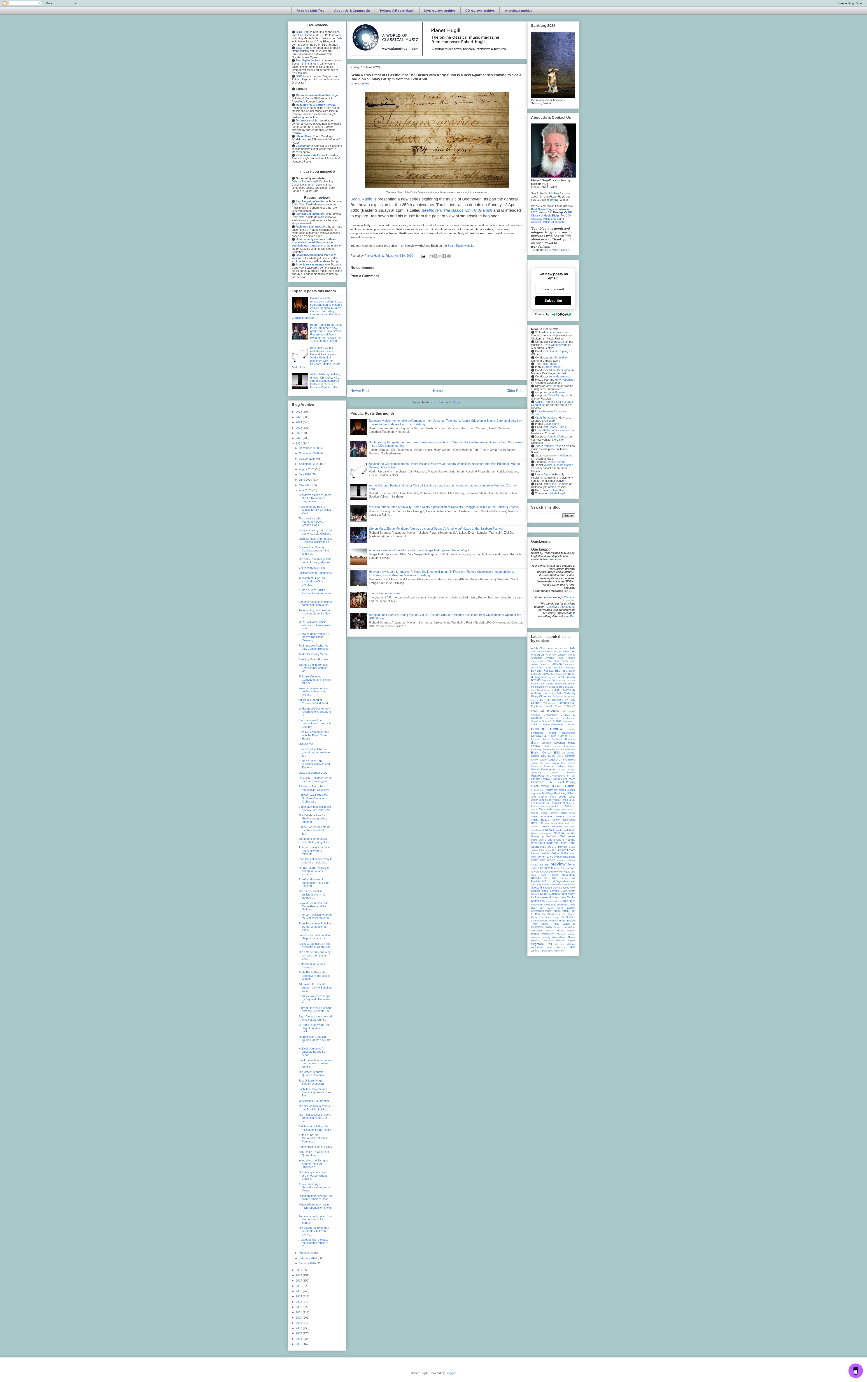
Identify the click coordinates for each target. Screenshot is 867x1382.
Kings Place (568, 793)
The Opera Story (548, 917)
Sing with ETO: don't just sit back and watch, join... (314, 780)
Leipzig (542, 799)
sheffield (535, 890)
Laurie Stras (542, 474)
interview (551, 789)
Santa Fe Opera (560, 884)
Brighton (545, 680)
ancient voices (566, 654)
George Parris (557, 427)
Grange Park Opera (563, 779)
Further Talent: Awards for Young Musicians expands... (314, 871)
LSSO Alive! (305, 743)
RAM (540, 868)
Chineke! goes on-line (312, 567)
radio (533, 868)
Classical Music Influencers (547, 221)
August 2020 (307, 469)
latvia (533, 797)
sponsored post (554, 901)
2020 (299, 443)
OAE (563, 836)
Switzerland (537, 911)
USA (564, 927)
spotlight (569, 901)
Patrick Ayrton (556, 461)
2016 (299, 1286)
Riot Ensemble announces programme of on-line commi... (314, 1063)
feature (543, 759)
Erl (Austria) (568, 752)
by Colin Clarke (561, 693)
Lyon (572, 806)
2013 (299, 1301)
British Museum (567, 680)
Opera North (567, 843)
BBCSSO (536, 673)
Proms (571, 864)
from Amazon (552, 559)
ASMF (561, 657)
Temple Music (560, 910)
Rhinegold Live (567, 871)
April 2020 (305, 490)
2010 (299, 1317)
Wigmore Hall (541, 944)
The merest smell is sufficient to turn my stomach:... (311, 894)
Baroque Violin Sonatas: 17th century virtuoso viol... (313, 668)
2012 (299, 1307)
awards (534, 661)
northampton (545, 833)
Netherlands (568, 819)
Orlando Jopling (558, 351)
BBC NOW (568, 670)
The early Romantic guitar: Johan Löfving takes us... (315, 561)
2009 (299, 1322)
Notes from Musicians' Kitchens (311, 966)
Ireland (562, 790)
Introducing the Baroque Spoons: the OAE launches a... (313, 1164)
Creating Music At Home (313, 659)
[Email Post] (423, 255)
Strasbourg (549, 904)
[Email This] (431, 256)
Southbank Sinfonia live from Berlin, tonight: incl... (315, 840)
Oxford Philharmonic (563, 853)
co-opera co (568, 721)
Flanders (536, 766)
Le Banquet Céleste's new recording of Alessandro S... (314, 712)
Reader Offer (558, 868)
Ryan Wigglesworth (555, 345)
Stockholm (537, 904)
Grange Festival (540, 779)
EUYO (560, 756)
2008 (299, 1328)
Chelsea (535, 714)
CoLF (534, 724)
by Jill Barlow (555, 696)
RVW (572, 878)
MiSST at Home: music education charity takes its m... (314, 625)
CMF (558, 721)
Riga (533, 875)
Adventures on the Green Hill (556, 651)
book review (566, 677)
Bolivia (552, 677)
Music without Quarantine (314, 1101)
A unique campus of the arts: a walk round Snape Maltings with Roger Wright (419, 550)
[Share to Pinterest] (448, 256)
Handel (570, 786)
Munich (571, 809)
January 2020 (308, 1263)
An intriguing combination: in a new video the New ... (314, 614)
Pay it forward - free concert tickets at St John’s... (315, 1018)
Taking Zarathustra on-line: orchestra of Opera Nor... (315, 945)
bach (542, 661)
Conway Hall (539, 736)
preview (558, 864)
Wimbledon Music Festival (548, 947)
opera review (557, 846)
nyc (543, 836)
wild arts (559, 944)
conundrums (568, 732)
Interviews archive (518, 10)
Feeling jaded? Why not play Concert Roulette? (314, 647)
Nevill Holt (537, 822)
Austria (571, 657)
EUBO (551, 755)
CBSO (567, 706)
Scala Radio (361, 199)
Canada (549, 706)
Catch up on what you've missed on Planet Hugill (314, 1128)
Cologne (544, 724)
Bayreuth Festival (542, 670)
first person (568, 763)
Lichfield (540, 803)
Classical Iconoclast (569, 599)
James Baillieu (553, 367)
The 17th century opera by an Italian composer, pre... (314, 955)
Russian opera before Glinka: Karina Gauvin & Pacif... (314, 510)
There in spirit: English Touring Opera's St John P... (314, 1040)
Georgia (571, 769)
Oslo (554, 850)
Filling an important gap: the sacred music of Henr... (315, 1197)
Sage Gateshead (565, 881)
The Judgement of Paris (384, 593)
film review (552, 763)
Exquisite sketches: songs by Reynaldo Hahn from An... (314, 999)
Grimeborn (537, 782)
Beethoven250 (559, 674)
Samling (546, 884)
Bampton (544, 664)
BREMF (536, 680)
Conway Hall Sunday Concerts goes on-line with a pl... (313, 551)
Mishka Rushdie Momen (558, 465)
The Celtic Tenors (546, 363)
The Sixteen (567, 917)
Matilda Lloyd (556, 493)
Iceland (535, 790)
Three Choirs (540, 923)
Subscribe (553, 300)
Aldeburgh (537, 654)
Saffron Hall (548, 881)
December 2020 (309, 448)
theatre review (566, 920)
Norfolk (549, 830)
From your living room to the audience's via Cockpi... (315, 532)
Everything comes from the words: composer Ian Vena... (314, 927)
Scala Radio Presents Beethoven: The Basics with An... (314, 976)
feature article (557, 759)
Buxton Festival (561, 689)
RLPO (543, 874)
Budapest (570, 687)
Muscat (563, 813)
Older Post (514, 391)
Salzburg (536, 884)
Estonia (535, 755)
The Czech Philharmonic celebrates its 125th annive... (313, 1231)
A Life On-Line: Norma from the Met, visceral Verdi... (315, 916)
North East (561, 830)
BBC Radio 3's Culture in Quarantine (313, 1153)
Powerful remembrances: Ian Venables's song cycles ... (313, 691)
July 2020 (305, 474)
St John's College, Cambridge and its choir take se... (314, 680)
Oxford (562, 850)
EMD (567, 749)
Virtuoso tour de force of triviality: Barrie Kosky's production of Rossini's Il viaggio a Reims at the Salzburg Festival (444, 507)
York (550, 950)
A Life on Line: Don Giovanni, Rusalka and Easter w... (314, 764)
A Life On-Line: (559, 648)
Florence (548, 766)
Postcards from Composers (315, 573)
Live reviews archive (440, 10)
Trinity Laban (561, 923)
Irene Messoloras (559, 376)
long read (550, 806)
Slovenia (554, 890)
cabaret (552, 703)
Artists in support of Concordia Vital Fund (313, 701)
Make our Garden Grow (312, 772)
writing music (539, 950)
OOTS (542, 839)
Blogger (450, 1373)
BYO (544, 703)
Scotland (536, 887)
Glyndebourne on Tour (562, 775)
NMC (572, 826)
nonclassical (537, 830)
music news (565, 816)
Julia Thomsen (557, 392)
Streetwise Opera (566, 904)
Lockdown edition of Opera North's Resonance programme (314, 498)
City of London (565, 718)
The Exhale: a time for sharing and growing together (312, 819)
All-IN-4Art (551, 655)
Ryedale (535, 881)
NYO (548, 836)
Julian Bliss (557, 490)
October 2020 (307, 458)
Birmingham (538, 677)
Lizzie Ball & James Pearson (552, 430)
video (560, 930)
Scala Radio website (461, 245)
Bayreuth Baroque (564, 667)
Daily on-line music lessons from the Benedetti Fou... (315, 1009)
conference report (543, 732)
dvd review (552, 746)
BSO (561, 686)
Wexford (535, 940)
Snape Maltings (550, 894)
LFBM (572, 799)
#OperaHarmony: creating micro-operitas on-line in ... (315, 1208)
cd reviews (568, 711)
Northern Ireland (564, 833)
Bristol (555, 680)
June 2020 (306, 479)
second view (568, 887)
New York (563, 823)
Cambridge (537, 706)
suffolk (560, 908)
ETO (543, 755)
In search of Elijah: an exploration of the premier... (311, 581)
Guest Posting (566, 782)
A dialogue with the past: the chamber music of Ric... (313, 1243)
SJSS (545, 890)
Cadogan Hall (566, 703)
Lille (548, 803)
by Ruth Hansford (551, 699)
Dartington (557, 739)
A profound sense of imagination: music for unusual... (313, 883)
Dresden (546, 742)
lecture (553, 797)
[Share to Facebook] (444, 256)
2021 (299, 438)
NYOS (555, 836)
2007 (299, 1333)
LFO (533, 803)
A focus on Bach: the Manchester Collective (313, 788)
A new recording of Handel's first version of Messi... (314, 1187)
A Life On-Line (540, 648)
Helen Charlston (565, 379)
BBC (558, 670)
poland (560, 860)
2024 (299, 422)
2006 (299, 1338)
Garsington (548, 769)
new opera (551, 823)
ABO (533, 651)
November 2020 (309, 453)
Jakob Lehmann (559, 484)
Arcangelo (536, 657)
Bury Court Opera (540, 690)
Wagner (571, 930)
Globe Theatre (563, 772)
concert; (571, 729)
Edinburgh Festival (541, 749)
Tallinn (548, 911)
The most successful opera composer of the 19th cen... (314, 1118)
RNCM (554, 874)
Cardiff (558, 706)
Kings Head (553, 793)
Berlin (571, 673)
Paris (534, 856)
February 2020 (308, 1258)
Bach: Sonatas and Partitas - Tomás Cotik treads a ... (315, 540)
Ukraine (557, 927)
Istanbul (571, 790)
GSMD (550, 782)
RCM (547, 868)
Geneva (561, 769)
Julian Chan (551, 424)
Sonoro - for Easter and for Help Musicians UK (314, 937)
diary (534, 742)
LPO (559, 806)
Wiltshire (571, 944)
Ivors (538, 793)
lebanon (543, 797)
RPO (546, 878)
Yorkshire (558, 950)
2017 (299, 1280)
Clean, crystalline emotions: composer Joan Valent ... (315, 603)
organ (548, 850)
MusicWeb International (560, 606)
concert (571, 724)
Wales (535, 933)
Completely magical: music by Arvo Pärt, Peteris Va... (315, 808)
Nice (566, 826)
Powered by (542, 314)
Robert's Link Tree (310, 10)
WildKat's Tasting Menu (312, 654)
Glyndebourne (540, 775)
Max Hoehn (552, 386)
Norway (535, 836)
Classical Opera (540, 721)
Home (438, 391)
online (534, 839)
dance (546, 739)
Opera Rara (538, 846)
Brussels (554, 686)
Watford (561, 934)
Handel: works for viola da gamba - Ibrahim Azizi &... (314, 830)
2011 (299, 1312)
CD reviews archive (480, 10)
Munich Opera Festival (544, 813)
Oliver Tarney (556, 395)
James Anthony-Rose (548, 446)
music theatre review (545, 819)
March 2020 (306, 1252)
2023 (299, 427)
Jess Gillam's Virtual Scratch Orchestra (311, 1082)
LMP (564, 803)
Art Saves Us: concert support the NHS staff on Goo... (315, 987)
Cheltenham (550, 714)
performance (545, 856)
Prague (535, 864)
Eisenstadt (558, 749)
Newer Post (359, 391)
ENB (573, 749)
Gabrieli (535, 769)
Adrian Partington (559, 370)
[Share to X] (440, 256)
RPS (554, 878)
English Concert (541, 752)
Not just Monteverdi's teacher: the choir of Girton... (312, 1052)
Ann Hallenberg (563, 455)
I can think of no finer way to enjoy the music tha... (315, 861)
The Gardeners (551, 914)
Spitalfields (538, 901)
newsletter (556, 826)
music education (542, 816)
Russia (563, 878)
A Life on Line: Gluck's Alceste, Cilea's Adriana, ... (314, 593)
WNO (572, 947)
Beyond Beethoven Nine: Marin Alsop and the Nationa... (313, 906)
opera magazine (548, 843)
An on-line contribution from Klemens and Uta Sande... (315, 1219)
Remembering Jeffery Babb (315, 1146)
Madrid (534, 809)
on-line (365, 83)
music (572, 813)
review (554, 871)
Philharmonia (561, 856)
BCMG (546, 673)
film (541, 763)
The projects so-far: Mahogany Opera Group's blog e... (310, 522)
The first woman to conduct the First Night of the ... (314, 1108)
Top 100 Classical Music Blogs (551, 217)
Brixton (544, 686)
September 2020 (309, 463)
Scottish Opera (551, 887)
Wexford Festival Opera (559, 940)
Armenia (549, 657)
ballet (549, 661)
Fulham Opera (566, 766)
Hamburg (557, 786)
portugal (571, 860)
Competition (557, 724)
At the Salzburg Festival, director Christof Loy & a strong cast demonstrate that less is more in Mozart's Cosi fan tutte (325, 381)
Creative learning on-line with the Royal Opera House (313, 735)
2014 (299, 1296)
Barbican (556, 664)
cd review (549, 710)
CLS (552, 721)
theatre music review (543, 920)
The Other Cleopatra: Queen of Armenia (311, 1073)
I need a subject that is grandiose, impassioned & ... (314, 752)
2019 (299, 1270)
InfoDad (570, 616)
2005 (299, 1344)
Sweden (570, 907)
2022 (299, 433)
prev (547, 864)
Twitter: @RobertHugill (397, 10)
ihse (542, 790)
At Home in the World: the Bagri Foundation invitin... (314, 1028)
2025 (299, 417)
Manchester (546, 809)
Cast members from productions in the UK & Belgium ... (314, 723)
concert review (547, 728)
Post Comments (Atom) (446, 402)
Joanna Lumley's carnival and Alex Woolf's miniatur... (314, 851)
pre (541, 864)
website (571, 934)
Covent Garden (558, 736)
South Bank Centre (563, 897)
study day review (542, 908)
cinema (549, 718)
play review (547, 860)
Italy (533, 793)
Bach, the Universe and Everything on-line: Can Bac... (314, 1092)
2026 (299, 411)
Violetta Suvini (554, 332)
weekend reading (540, 937)
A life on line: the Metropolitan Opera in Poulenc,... (313, 1138)
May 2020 (305, 485)
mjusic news (560, 809)
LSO (566, 806)
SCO (572, 884)
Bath (548, 667)
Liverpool (556, 803)
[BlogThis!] (435, 256)
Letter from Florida (557, 799)
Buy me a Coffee (559, 249)
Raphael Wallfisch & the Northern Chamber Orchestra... (313, 798)
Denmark (570, 739)
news (545, 826)
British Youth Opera (542, 683)
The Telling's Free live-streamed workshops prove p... (312, 1175)
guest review (540, 786)
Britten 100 (561, 683)
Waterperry (547, 934)
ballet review (561, 661)
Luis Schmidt (556, 357)
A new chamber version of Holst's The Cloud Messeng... (314, 637)
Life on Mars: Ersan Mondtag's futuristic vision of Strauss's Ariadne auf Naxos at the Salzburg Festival (436, 528)
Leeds (562, 796)
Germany (536, 772)
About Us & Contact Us (352, 10)
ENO (557, 752)
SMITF (564, 891)
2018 (299, 1275)
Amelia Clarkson (558, 436)
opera (551, 839)
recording (545, 871)
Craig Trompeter (545, 417)
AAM (572, 648)
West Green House (564, 937)
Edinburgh (569, 746)
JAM (544, 793)
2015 (299, 1291)
